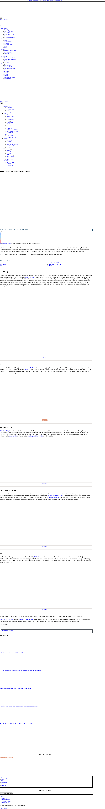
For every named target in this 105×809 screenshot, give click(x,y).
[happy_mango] (45, 353)
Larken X (27, 369)
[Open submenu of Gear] (4, 64)
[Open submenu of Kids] (4, 49)
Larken (32, 368)
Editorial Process (5, 799)
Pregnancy (4, 243)
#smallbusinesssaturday (26, 619)
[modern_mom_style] (45, 542)
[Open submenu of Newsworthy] (8, 71)
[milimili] (45, 605)
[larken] (45, 416)
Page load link (3, 808)
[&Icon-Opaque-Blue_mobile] (46, 100)
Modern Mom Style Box (55, 264)
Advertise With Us (6, 801)
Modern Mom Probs (54, 497)
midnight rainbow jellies (35, 436)
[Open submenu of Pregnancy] (9, 106)
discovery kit (13, 436)
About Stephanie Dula (7, 630)
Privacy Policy (5, 802)
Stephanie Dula (4, 230)
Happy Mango (29, 277)
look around (19, 286)
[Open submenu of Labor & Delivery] (13, 155)
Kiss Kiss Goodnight (54, 263)
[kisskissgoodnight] (45, 479)
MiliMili (51, 265)
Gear (9, 243)
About (2, 796)
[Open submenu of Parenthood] (10, 121)
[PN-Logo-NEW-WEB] (52, 14)
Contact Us (4, 798)
